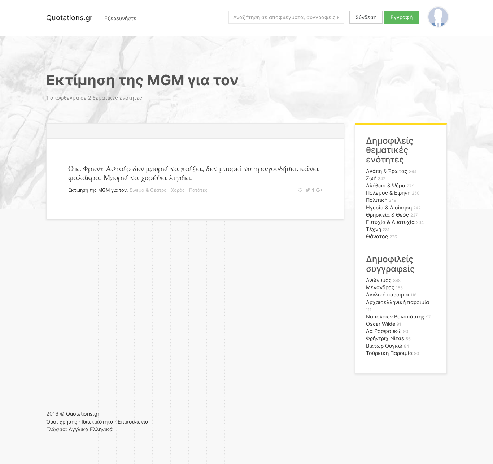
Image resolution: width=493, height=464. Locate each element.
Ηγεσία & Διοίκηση (389, 207)
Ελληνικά (101, 429)
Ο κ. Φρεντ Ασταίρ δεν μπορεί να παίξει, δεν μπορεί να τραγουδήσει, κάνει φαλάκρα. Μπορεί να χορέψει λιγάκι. (193, 172)
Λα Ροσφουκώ (384, 331)
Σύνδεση (365, 17)
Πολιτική (376, 200)
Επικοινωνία (133, 422)
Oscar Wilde (380, 324)
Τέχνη (373, 229)
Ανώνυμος (379, 280)
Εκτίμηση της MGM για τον (97, 190)
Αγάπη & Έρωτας (386, 171)
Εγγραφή (402, 17)
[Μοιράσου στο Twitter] (307, 190)
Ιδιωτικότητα (97, 422)
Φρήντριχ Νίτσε (385, 338)
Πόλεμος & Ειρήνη (388, 193)
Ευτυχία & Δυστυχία (390, 222)
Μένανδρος (380, 287)
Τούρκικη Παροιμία (389, 353)
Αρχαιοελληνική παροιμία (397, 302)
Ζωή (371, 178)
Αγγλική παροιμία (387, 294)
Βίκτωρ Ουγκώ (384, 346)
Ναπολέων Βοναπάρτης (395, 316)
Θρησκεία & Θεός (387, 215)
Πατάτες (198, 190)
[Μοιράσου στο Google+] (318, 190)
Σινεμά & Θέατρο (148, 190)
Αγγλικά (78, 429)
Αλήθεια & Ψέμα (385, 185)
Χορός (178, 190)
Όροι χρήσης (61, 422)
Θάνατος (377, 236)
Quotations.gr (69, 17)
